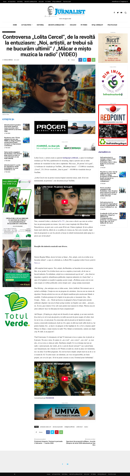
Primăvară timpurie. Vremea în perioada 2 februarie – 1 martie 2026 (48, 442)
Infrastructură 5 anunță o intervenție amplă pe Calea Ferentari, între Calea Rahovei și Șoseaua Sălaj (12, 128)
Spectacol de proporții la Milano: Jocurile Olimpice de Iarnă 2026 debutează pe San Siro (80, 443)
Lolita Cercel (79, 426)
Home (48, 474)
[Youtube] (121, 12)
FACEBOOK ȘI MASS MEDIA (9, 32)
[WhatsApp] (93, 60)
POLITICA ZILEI (112, 474)
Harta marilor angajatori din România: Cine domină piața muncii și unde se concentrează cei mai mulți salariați (13, 155)
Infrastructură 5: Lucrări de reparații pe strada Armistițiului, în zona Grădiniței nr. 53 (12, 167)
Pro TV (61, 221)
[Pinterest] (89, 60)
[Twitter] (118, 12)
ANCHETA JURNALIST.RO (75, 474)
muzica (86, 426)
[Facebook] (114, 12)
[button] (125, 12)
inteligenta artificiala (69, 426)
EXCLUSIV (86, 474)
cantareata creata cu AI (45, 426)
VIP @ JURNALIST (102, 474)
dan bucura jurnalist (58, 426)
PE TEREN (93, 474)
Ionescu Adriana (8, 60)
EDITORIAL (65, 474)
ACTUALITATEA (56, 474)
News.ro (37, 263)
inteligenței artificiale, (71, 157)
